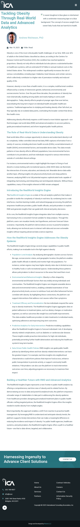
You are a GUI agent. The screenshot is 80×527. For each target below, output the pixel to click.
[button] (76, 5)
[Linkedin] (4, 507)
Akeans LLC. (48, 524)
